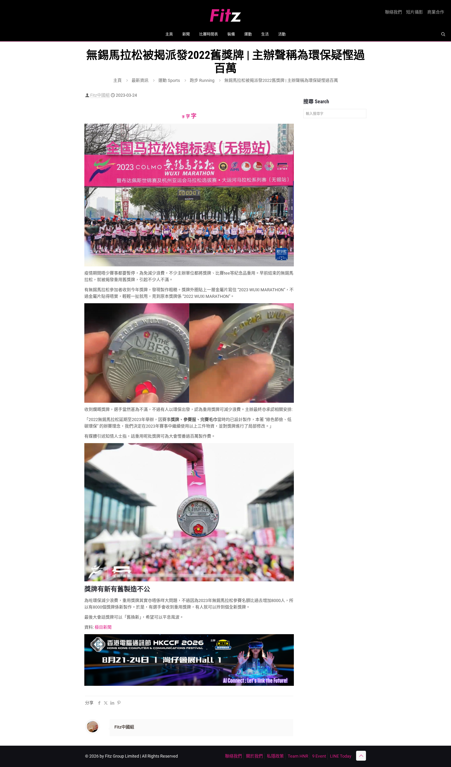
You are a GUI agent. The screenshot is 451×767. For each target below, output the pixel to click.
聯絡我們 (393, 12)
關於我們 (254, 756)
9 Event (319, 756)
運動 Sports (169, 80)
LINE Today (340, 756)
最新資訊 (140, 80)
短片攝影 (414, 12)
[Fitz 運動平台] (225, 13)
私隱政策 (275, 756)
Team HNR (298, 756)
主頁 (117, 80)
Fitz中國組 (100, 95)
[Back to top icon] (361, 756)
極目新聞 (103, 627)
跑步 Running (202, 80)
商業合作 (435, 12)
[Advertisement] (334, 195)
